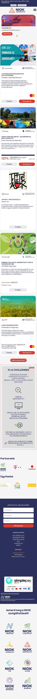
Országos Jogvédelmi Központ (11, 77)
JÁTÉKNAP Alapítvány (8, 266)
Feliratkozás (18, 526)
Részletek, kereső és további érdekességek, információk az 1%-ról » (20, 443)
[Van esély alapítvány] (28, 485)
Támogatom (26, 101)
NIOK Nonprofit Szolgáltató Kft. (10, 593)
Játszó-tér (5, 202)
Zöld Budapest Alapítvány (9, 327)
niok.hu (13, 5)
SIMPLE (18, 545)
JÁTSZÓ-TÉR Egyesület (11, 200)
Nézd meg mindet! (18, 360)
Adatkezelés (18, 543)
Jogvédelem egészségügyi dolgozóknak (12, 74)
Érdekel (9, 101)
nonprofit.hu (22, 5)
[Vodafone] (28, 467)
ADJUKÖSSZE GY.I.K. (18, 535)
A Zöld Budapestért (9, 325)
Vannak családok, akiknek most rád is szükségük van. (17, 263)
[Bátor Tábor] (13, 485)
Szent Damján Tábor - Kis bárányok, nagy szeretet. (16, 137)
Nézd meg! (7, 34)
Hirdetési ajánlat (18, 539)
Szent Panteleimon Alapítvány (11, 140)
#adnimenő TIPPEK (18, 537)
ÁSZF (18, 541)
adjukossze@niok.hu (18, 552)
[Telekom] (13, 467)
